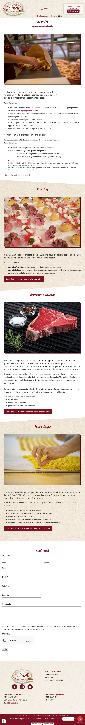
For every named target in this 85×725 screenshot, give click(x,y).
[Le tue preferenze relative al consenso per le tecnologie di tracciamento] (4, 721)
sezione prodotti (25, 147)
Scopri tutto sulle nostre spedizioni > (18, 175)
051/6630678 (12, 703)
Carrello (54, 16)
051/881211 (53, 677)
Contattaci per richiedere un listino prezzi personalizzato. (28, 411)
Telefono (6, 586)
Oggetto (5, 595)
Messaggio (7, 604)
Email (5, 577)
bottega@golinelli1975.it (28, 110)
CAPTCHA (6, 634)
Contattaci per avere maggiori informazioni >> (24, 279)
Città (4, 568)
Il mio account (43, 16)
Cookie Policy (49, 723)
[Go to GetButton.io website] (80, 723)
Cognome (46, 563)
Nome (4, 563)
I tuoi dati (6, 555)
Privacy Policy (37, 723)
